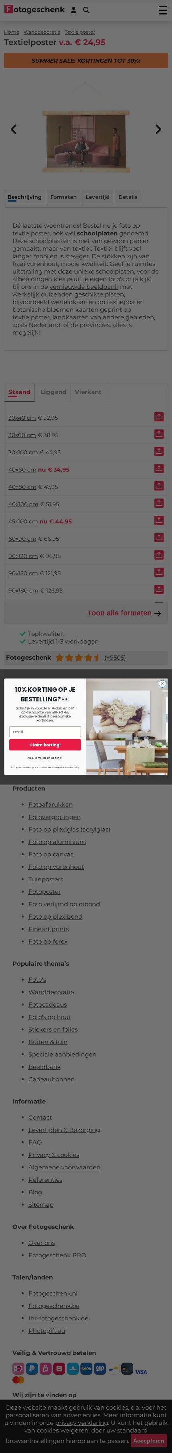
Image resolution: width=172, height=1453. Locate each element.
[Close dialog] (162, 683)
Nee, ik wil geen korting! (45, 757)
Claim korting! (45, 745)
